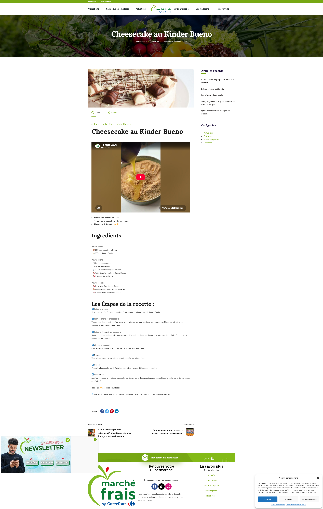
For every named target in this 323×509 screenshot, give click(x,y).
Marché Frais (141, 41)
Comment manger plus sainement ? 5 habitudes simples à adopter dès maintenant (114, 432)
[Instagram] (168, 486)
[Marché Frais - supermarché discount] (161, 8)
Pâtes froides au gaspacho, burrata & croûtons (217, 81)
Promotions (211, 480)
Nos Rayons (211, 495)
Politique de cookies (278, 504)
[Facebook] (102, 411)
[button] (318, 478)
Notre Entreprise (211, 485)
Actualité (211, 475)
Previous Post (95, 425)
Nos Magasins (211, 490)
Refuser (288, 499)
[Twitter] (107, 411)
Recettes (155, 41)
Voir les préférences (309, 499)
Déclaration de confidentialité (296, 504)
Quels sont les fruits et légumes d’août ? (215, 112)
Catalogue (208, 136)
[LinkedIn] (117, 411)
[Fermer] (95, 439)
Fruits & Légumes (211, 139)
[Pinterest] (112, 411)
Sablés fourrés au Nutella (212, 89)
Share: (94, 411)
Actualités (208, 133)
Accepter (268, 499)
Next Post (187, 425)
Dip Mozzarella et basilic (212, 95)
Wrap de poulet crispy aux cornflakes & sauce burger (218, 103)
